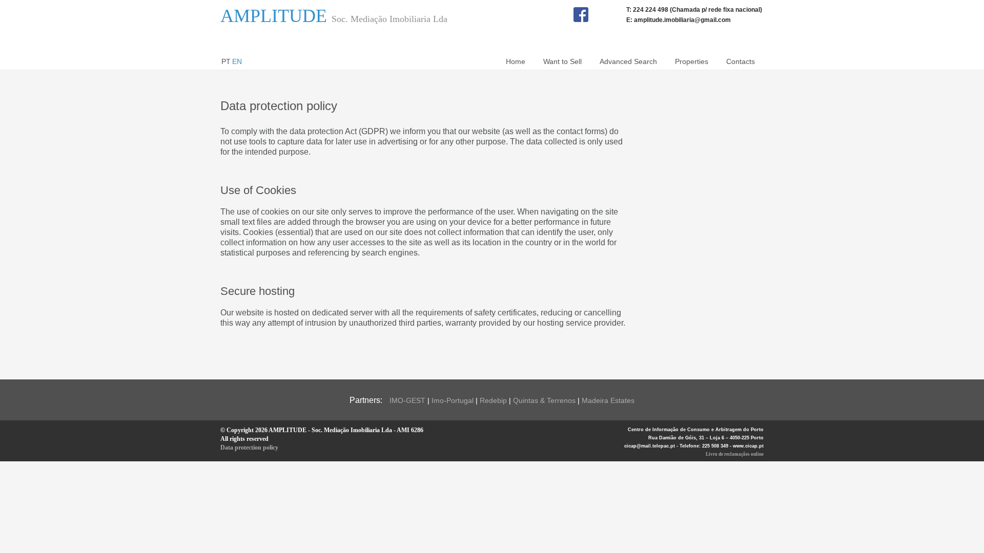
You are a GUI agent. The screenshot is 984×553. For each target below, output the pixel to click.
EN (237, 61)
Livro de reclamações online (735, 454)
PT (226, 61)
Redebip (493, 400)
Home (515, 61)
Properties (691, 61)
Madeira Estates (608, 400)
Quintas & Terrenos (544, 400)
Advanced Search (628, 61)
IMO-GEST (407, 400)
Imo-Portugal (453, 400)
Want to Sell (562, 61)
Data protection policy (249, 447)
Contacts (740, 61)
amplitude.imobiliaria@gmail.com (682, 20)
